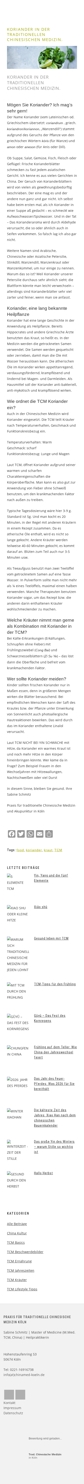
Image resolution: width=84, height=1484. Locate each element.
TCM (58, 850)
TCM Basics (16, 1242)
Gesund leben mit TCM (51, 938)
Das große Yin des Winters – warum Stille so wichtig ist (54, 1147)
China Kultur (17, 1233)
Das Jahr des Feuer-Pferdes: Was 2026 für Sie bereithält (54, 1084)
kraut (48, 850)
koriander (34, 850)
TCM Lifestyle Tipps (22, 1289)
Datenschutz (13, 1413)
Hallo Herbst (43, 1173)
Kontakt (9, 1402)
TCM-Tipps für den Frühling (55, 984)
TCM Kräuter (17, 1280)
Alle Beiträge (17, 1224)
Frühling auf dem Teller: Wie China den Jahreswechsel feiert (55, 1052)
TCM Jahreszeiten (20, 1270)
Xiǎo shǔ (40, 907)
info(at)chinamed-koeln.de (24, 1375)
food (20, 850)
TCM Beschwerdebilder (25, 1252)
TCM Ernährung (19, 1261)
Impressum (12, 1408)
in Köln (45, 1456)
